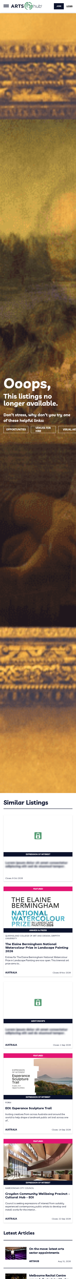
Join (59, 6)
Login (69, 6)
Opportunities (16, 429)
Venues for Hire (43, 429)
